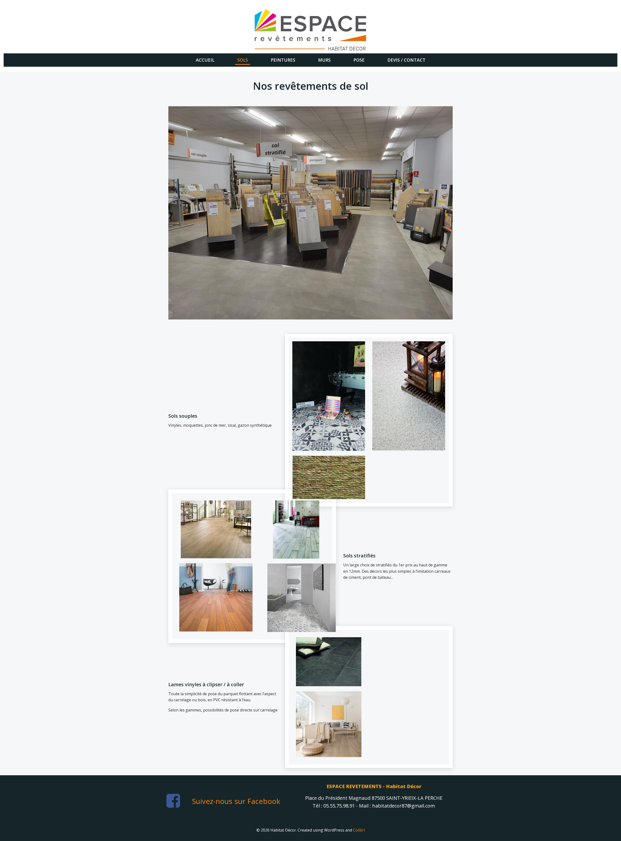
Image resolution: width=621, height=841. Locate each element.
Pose (359, 60)
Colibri (359, 830)
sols (242, 60)
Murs (324, 60)
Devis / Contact (406, 60)
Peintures (283, 60)
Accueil (205, 60)
